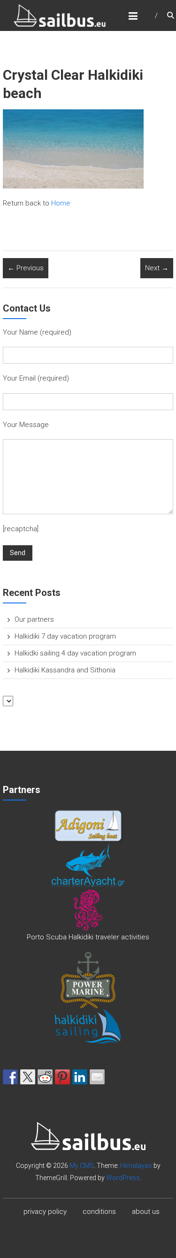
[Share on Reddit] (45, 1076)
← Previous (26, 268)
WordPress (123, 1178)
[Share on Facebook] (10, 1076)
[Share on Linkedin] (79, 1076)
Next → (156, 268)
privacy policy (45, 1211)
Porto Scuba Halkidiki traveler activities (88, 937)
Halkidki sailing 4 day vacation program (75, 653)
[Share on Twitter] (27, 1076)
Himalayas (136, 1165)
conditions (99, 1211)
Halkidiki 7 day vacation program (65, 636)
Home (60, 203)
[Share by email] (97, 1076)
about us (146, 1211)
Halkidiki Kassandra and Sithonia (65, 670)
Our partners (34, 619)
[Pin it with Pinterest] (62, 1076)
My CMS (81, 1165)
